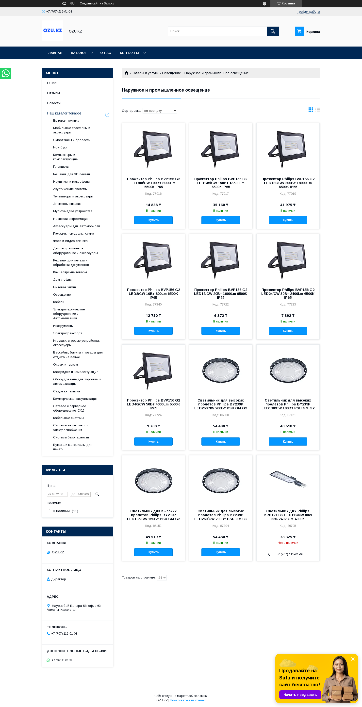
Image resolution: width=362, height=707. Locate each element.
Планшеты (61, 166)
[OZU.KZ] (52, 40)
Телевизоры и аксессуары (73, 196)
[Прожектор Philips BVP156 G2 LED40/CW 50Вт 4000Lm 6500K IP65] (153, 369)
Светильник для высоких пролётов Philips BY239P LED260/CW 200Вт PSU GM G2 (220, 515)
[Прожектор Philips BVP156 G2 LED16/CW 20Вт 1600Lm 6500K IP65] (220, 258)
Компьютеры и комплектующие (65, 157)
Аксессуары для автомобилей (76, 226)
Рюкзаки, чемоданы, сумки (73, 233)
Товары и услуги (145, 73)
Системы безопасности (71, 437)
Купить (153, 220)
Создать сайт (89, 3)
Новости (54, 103)
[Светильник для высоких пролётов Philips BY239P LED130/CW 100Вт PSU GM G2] (288, 369)
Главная (54, 53)
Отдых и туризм (65, 364)
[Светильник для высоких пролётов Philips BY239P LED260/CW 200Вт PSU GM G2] (220, 480)
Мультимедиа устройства (73, 211)
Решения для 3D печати (71, 174)
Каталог (78, 53)
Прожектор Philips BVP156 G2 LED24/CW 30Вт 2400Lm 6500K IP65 (287, 294)
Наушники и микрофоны (71, 181)
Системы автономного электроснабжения (70, 427)
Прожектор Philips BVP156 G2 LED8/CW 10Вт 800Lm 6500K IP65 (153, 294)
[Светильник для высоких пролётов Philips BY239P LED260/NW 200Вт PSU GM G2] (220, 369)
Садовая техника (66, 391)
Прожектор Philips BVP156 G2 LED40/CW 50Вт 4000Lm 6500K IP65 (153, 404)
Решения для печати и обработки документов (71, 262)
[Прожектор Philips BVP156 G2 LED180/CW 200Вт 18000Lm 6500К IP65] (288, 148)
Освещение (171, 73)
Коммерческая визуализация (75, 399)
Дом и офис (62, 279)
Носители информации (70, 219)
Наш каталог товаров (64, 113)
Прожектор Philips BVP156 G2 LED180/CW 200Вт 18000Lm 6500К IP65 (288, 183)
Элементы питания (67, 204)
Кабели (58, 302)
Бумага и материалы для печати (72, 447)
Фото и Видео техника (70, 241)
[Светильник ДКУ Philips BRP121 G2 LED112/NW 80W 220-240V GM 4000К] (288, 480)
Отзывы (53, 93)
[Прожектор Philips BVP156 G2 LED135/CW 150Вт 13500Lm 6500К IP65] (220, 148)
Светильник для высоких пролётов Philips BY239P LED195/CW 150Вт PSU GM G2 (153, 515)
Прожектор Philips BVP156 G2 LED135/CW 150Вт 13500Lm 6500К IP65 (220, 183)
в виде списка (317, 110)
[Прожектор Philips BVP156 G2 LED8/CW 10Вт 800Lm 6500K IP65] (153, 258)
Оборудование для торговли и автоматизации (77, 381)
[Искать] (273, 31)
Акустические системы (70, 189)
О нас (105, 53)
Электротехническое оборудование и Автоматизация (69, 313)
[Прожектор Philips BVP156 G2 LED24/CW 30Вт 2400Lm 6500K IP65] (288, 258)
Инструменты (63, 326)
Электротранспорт (67, 333)
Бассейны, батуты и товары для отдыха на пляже (78, 355)
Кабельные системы (68, 418)
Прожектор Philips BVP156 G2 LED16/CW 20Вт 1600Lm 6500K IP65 (220, 294)
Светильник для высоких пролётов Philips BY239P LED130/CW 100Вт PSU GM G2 (288, 404)
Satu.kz (202, 696)
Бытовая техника (66, 120)
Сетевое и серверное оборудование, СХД (69, 408)
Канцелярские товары (70, 272)
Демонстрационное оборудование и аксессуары (75, 250)
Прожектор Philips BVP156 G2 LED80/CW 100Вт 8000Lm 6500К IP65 (153, 183)
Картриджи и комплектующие (75, 372)
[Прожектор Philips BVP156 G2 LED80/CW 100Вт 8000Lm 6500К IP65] (153, 148)
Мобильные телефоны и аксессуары (71, 130)
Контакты (129, 53)
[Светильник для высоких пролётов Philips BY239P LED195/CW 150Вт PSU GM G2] (153, 480)
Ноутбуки (60, 147)
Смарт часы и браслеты (72, 140)
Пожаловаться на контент (188, 700)
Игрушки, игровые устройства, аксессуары (76, 343)
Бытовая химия (65, 287)
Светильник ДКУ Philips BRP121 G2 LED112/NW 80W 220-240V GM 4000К (288, 515)
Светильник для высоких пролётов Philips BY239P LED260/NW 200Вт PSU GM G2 (220, 404)
